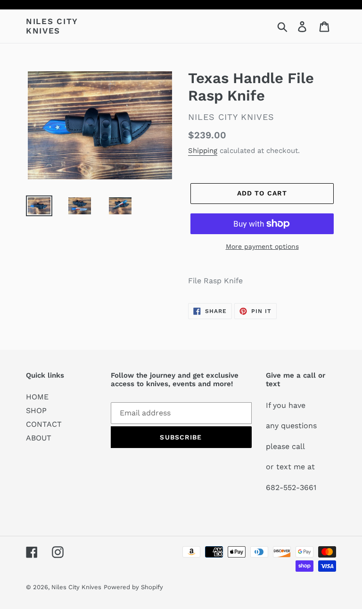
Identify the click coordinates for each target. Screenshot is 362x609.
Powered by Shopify (133, 587)
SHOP (36, 410)
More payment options (262, 246)
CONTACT (44, 424)
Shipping (202, 150)
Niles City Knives (52, 26)
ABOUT (38, 437)
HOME (37, 396)
